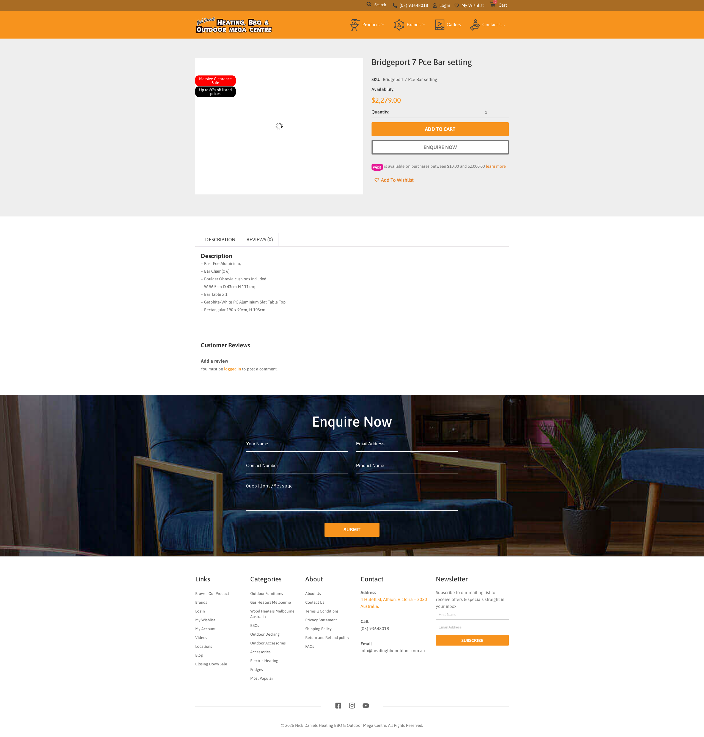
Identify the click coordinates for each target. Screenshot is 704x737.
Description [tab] (220, 239)
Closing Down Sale (211, 664)
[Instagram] (352, 705)
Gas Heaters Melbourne (270, 602)
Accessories (260, 652)
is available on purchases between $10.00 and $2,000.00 (445, 166)
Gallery (454, 24)
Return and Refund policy (327, 637)
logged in (232, 369)
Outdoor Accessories (268, 643)
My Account (205, 629)
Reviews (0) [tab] (259, 239)
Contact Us (493, 24)
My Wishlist (205, 620)
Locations (203, 646)
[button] (369, 5)
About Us (313, 593)
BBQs (254, 625)
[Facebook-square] (338, 705)
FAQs (309, 646)
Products (371, 24)
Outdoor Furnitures (266, 593)
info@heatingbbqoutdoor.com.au (393, 650)
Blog (199, 655)
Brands (413, 24)
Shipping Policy (318, 629)
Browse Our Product (212, 593)
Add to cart (440, 129)
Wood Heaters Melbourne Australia (272, 614)
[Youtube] (365, 705)
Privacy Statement (321, 620)
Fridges (256, 669)
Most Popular (261, 678)
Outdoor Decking (265, 634)
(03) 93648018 (375, 628)
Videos (201, 637)
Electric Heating (264, 661)
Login (200, 611)
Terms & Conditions (322, 611)
